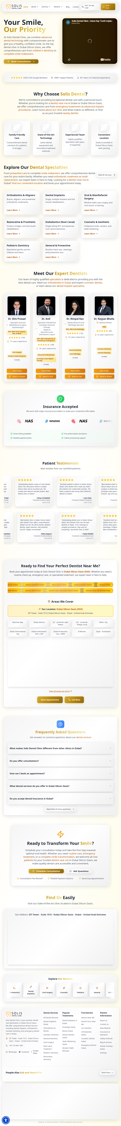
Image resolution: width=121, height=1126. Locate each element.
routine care (75, 853)
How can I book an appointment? (27, 773)
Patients (57, 7)
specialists (55, 279)
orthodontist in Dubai (59, 282)
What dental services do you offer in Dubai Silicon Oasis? (39, 786)
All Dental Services (50, 1017)
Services (45, 7)
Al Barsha (82, 631)
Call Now (76, 699)
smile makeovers (50, 173)
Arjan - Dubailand (103, 631)
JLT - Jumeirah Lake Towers (60, 623)
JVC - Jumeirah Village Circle (82, 623)
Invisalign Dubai (68, 1027)
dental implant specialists (70, 286)
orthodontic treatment (66, 176)
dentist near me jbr (18, 590)
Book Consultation (21, 61)
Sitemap (103, 1053)
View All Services (104, 175)
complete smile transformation (57, 856)
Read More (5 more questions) (59, 809)
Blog (67, 7)
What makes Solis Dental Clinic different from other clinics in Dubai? (46, 748)
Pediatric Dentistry (50, 1053)
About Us (103, 1020)
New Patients (105, 1028)
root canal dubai (50, 585)
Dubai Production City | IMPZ (60, 632)
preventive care (18, 173)
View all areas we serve (59, 691)
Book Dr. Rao (77, 376)
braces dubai (96, 585)
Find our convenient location (27, 183)
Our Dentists (86, 1028)
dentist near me (59, 103)
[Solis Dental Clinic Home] (23, 1014)
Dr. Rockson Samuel (51, 1122)
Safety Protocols (106, 1038)
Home (25, 7)
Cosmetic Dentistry (50, 1035)
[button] (5, 1120)
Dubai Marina (39, 622)
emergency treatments (68, 106)
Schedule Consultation (48, 871)
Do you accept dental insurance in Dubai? (32, 798)
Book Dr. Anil (48, 376)
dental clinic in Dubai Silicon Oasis (22, 47)
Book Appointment (50, 699)
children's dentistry (43, 50)
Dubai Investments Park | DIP (39, 632)
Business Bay (18, 622)
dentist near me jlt (42, 590)
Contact (76, 7)
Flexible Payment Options (62, 878)
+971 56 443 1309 (16, 1045)
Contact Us (104, 1024)
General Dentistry (50, 1038)
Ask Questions (81, 871)
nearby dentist (70, 113)
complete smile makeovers (18, 53)
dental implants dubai (26, 585)
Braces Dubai (67, 1031)
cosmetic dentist (93, 282)
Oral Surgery (48, 1042)
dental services (83, 737)
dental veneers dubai (74, 585)
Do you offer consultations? (24, 760)
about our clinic (53, 109)
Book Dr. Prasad (19, 376)
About (33, 7)
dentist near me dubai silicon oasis (72, 590)
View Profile (17, 371)
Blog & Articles (106, 1042)
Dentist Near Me (87, 1017)
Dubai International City (18, 632)
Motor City (103, 622)
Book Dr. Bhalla (106, 376)
